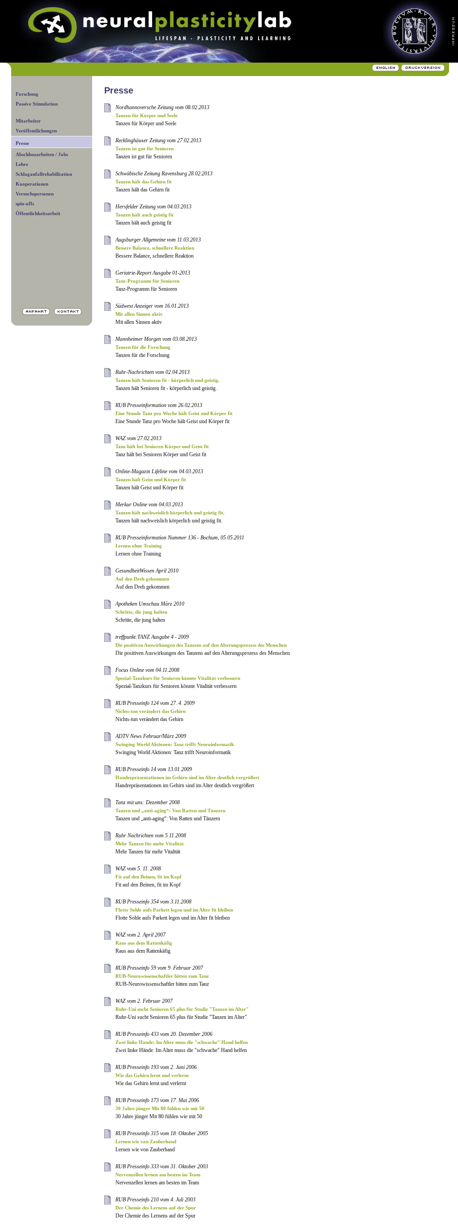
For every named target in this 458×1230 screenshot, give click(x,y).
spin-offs (25, 203)
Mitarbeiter (28, 120)
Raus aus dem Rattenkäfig (143, 943)
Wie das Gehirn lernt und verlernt (152, 1075)
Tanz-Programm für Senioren (147, 281)
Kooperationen (32, 184)
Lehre (22, 164)
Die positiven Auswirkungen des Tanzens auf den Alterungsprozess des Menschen (201, 645)
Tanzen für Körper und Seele (146, 115)
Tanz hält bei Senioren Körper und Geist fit (162, 446)
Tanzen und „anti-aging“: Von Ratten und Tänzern (170, 810)
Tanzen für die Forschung (142, 347)
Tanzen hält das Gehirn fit (143, 181)
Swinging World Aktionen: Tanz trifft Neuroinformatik (174, 744)
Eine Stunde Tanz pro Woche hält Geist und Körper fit (174, 413)
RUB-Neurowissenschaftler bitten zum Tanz (162, 976)
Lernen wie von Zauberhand (145, 1141)
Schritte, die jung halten (141, 612)
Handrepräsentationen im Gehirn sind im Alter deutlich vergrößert (187, 777)
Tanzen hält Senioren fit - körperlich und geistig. (167, 380)
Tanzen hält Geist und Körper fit (150, 479)
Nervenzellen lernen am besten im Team (157, 1174)
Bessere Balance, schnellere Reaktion (154, 247)
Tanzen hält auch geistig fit (144, 214)
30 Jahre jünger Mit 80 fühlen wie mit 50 (159, 1108)
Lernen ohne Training (138, 545)
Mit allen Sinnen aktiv (139, 314)
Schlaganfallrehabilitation (44, 174)
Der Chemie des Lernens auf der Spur (155, 1207)
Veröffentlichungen (36, 130)
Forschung (27, 94)
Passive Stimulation (37, 103)
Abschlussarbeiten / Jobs (42, 154)
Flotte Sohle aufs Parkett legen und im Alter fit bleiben (174, 909)
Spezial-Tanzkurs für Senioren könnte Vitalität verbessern (177, 678)
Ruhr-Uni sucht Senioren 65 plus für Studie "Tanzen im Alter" (182, 1009)
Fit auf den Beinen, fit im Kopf (148, 876)
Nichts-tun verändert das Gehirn (150, 711)
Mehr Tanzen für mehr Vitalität (149, 843)
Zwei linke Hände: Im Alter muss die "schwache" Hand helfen (181, 1042)
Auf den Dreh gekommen (142, 578)
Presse (22, 143)
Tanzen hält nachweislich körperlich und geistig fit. (170, 512)
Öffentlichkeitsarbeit (38, 213)
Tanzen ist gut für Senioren (144, 148)
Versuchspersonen (35, 193)
